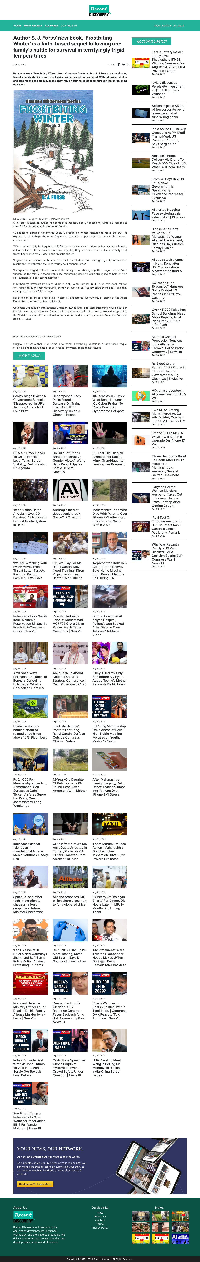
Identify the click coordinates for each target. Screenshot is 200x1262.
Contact (100, 1220)
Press (100, 1212)
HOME (17, 25)
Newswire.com (60, 218)
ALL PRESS (51, 25)
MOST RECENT (33, 25)
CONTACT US (69, 25)
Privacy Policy (100, 1227)
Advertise (100, 1216)
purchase (35, 297)
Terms (100, 1223)
